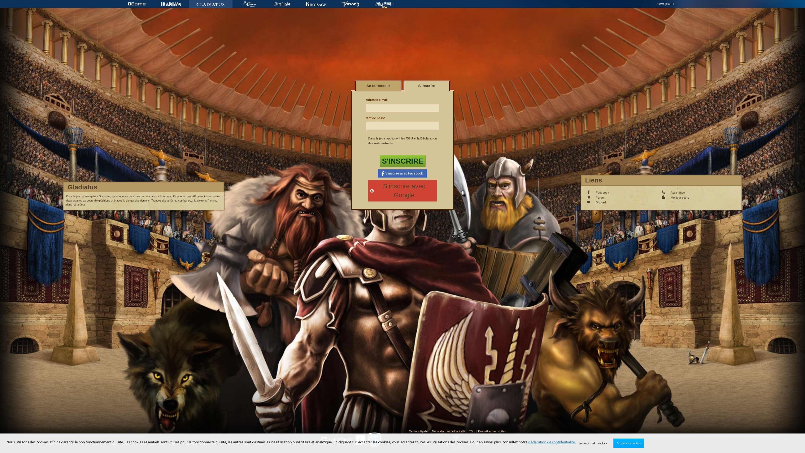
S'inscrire (402, 161)
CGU (409, 138)
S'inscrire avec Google (404, 190)
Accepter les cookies (629, 443)
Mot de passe (375, 118)
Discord (601, 202)
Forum (600, 197)
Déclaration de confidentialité (448, 431)
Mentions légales (418, 431)
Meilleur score (680, 197)
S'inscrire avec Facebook (404, 173)
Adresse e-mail (377, 100)
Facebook (602, 192)
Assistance (678, 192)
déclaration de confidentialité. (552, 442)
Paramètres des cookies (593, 443)
